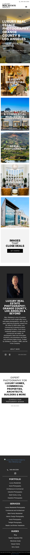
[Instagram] (5, 354)
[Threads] (10, 354)
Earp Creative (15, 553)
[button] (26, 6)
